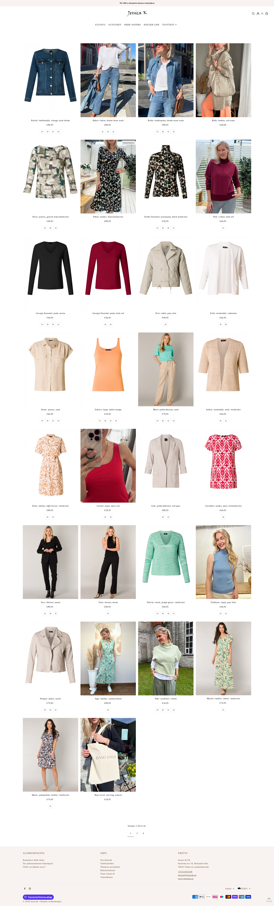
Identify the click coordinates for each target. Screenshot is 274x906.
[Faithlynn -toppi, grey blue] (223, 562)
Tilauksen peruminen (110, 867)
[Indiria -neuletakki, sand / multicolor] (223, 369)
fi (262, 13)
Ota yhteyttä (106, 860)
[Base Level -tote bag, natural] (108, 755)
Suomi (228, 888)
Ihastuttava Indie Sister (33, 860)
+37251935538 (185, 872)
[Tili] (258, 13)
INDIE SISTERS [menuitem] (132, 25)
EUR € (244, 888)
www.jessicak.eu (186, 878)
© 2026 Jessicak (30, 901)
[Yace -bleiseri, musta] (50, 562)
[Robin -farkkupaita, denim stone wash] (166, 80)
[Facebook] (24, 889)
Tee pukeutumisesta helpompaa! (38, 863)
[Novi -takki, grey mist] (166, 273)
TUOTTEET (168, 25)
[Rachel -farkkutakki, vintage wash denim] (50, 80)
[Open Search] (253, 13)
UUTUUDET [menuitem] (114, 25)
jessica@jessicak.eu (187, 875)
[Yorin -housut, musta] (108, 562)
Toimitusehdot (107, 863)
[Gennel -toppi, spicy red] (108, 466)
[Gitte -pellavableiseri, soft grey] (166, 466)
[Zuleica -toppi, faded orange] (108, 369)
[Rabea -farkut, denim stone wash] (108, 80)
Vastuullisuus (106, 877)
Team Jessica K (107, 874)
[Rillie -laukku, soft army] (223, 80)
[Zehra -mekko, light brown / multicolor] (50, 466)
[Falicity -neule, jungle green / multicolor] (166, 562)
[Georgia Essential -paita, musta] (50, 273)
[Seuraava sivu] (143, 833)
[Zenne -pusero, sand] (50, 369)
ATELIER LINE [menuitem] (152, 25)
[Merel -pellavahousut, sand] (166, 369)
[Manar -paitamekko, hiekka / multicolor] (50, 755)
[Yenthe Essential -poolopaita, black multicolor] (166, 176)
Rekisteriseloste (107, 870)
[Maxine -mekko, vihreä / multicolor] (223, 658)
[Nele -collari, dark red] (223, 176)
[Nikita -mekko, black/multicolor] (108, 176)
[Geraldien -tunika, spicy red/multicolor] (223, 466)
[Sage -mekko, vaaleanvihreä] (108, 658)
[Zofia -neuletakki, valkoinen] (223, 273)
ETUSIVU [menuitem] (100, 25)
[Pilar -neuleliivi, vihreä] (166, 658)
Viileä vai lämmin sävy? (34, 867)
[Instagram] (30, 889)
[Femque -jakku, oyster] (50, 658)
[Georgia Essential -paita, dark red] (108, 273)
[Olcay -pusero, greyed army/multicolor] (50, 176)
